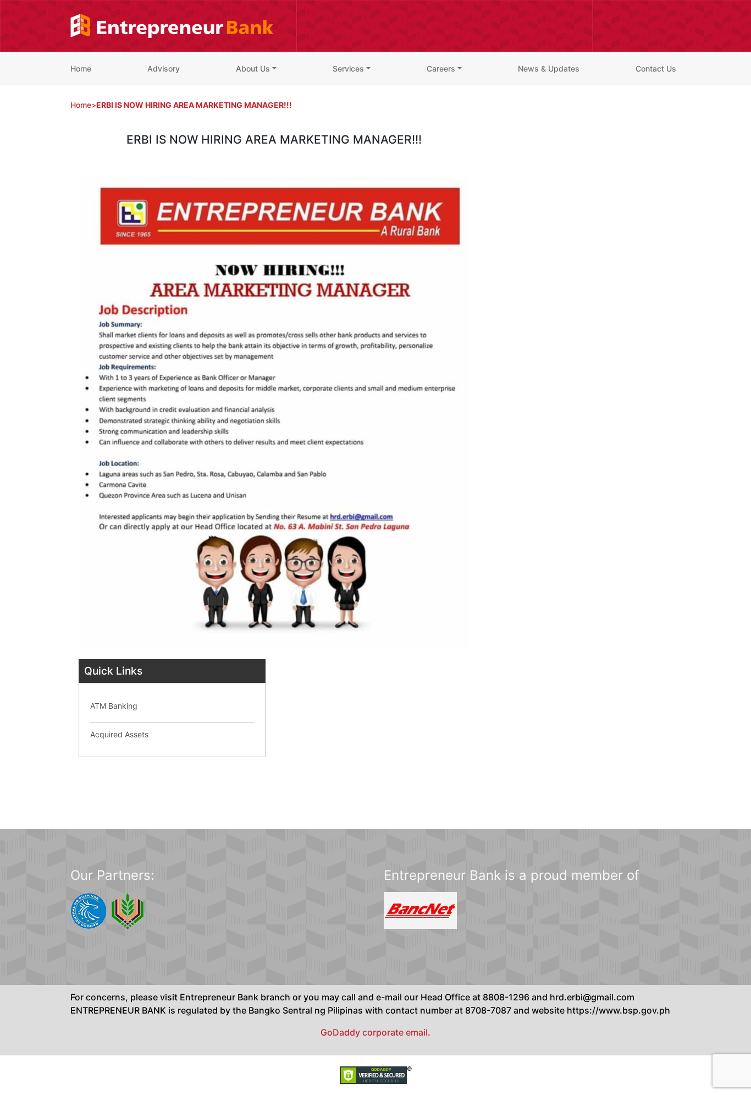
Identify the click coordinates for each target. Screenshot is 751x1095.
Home (80, 68)
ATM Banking (113, 705)
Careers (441, 68)
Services (348, 68)
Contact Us (656, 68)
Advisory (163, 68)
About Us (253, 68)
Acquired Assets (119, 734)
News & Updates (548, 68)
